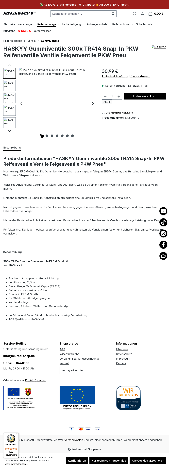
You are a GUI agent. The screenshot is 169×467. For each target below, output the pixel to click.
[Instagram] (163, 233)
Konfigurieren (77, 460)
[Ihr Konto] (142, 13)
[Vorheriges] (21, 103)
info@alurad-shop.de (19, 356)
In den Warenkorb (144, 96)
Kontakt (64, 363)
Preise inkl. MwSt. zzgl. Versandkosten (126, 76)
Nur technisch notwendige (109, 460)
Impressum (123, 358)
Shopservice (69, 343)
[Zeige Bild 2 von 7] (47, 135)
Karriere (121, 363)
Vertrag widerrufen (73, 370)
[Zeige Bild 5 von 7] (62, 135)
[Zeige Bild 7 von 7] (72, 135)
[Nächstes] (92, 103)
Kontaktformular (35, 380)
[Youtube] (163, 211)
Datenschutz (124, 354)
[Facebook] (163, 245)
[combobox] (80, 13)
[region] (49, 103)
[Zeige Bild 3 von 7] (52, 135)
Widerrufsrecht (69, 354)
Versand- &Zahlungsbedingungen (80, 358)
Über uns (122, 349)
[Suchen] (113, 13)
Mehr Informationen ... (16, 464)
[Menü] (17, 434)
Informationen (126, 343)
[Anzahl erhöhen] (118, 96)
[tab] (12, 148)
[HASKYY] (159, 53)
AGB (62, 349)
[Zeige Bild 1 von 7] (41, 135)
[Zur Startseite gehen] (19, 13)
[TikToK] (163, 222)
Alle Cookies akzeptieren (148, 460)
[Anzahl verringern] (105, 96)
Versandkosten (73, 440)
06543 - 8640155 (16, 363)
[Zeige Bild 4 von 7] (57, 135)
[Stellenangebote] (163, 256)
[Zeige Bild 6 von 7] (67, 135)
